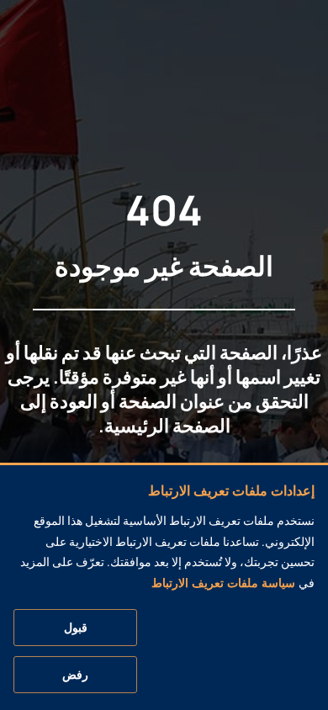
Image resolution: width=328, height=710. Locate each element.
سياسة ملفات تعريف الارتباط (223, 583)
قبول (75, 627)
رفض (75, 674)
